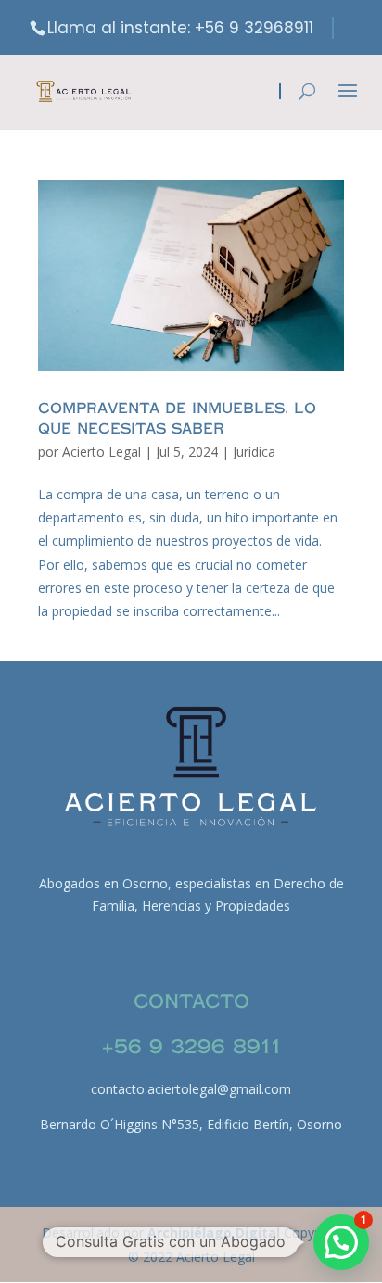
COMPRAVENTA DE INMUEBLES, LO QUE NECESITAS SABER (177, 418)
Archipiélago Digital (215, 1232)
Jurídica (254, 451)
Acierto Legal (101, 451)
